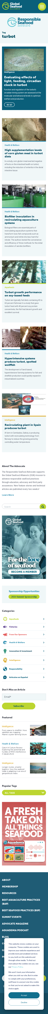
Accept (24, 995)
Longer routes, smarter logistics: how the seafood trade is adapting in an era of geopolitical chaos (14, 770)
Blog (5, 936)
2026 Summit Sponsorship (24, 596)
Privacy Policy (17, 967)
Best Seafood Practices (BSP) (21, 910)
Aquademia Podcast (15, 930)
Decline (24, 1002)
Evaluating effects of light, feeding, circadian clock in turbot (22, 81)
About (6, 880)
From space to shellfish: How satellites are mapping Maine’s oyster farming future (14, 732)
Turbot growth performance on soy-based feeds (23, 294)
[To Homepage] (12, 6)
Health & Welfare (10, 744)
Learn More (8, 495)
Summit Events (11, 917)
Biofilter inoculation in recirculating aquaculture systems (21, 220)
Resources (9, 893)
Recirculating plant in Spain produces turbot (23, 426)
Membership (10, 886)
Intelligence (7, 726)
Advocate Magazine (15, 923)
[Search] (43, 507)
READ (9, 104)
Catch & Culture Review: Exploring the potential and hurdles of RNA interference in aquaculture (14, 751)
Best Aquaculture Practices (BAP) (21, 901)
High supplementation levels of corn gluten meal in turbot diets (24, 153)
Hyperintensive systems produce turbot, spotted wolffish (20, 361)
